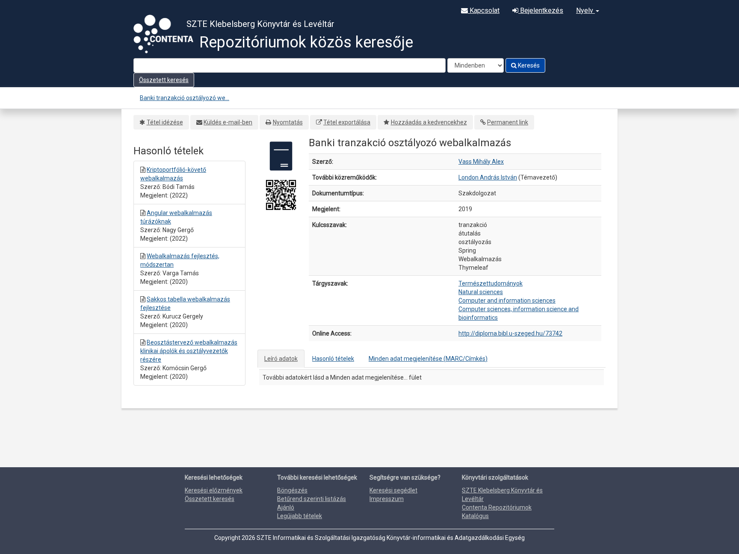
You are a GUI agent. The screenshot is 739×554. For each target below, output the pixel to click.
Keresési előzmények (213, 490)
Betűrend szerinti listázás (311, 498)
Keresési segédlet (393, 490)
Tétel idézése (165, 122)
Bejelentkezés (540, 10)
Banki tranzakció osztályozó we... (184, 97)
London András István (487, 177)
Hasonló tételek (333, 358)
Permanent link (507, 122)
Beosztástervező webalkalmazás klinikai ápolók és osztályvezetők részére (188, 351)
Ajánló (285, 507)
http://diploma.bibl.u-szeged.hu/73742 (510, 333)
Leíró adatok (281, 358)
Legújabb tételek (299, 516)
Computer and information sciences (507, 300)
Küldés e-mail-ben (228, 122)
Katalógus (475, 516)
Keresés (528, 65)
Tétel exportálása (346, 122)
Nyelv (585, 10)
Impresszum (387, 498)
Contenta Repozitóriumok (497, 507)
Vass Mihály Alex (481, 161)
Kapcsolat (484, 10)
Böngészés (292, 490)
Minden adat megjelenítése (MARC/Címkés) (428, 358)
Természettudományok (490, 283)
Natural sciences (480, 292)
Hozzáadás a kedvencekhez (429, 122)
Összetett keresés (164, 80)
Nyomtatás (288, 122)
